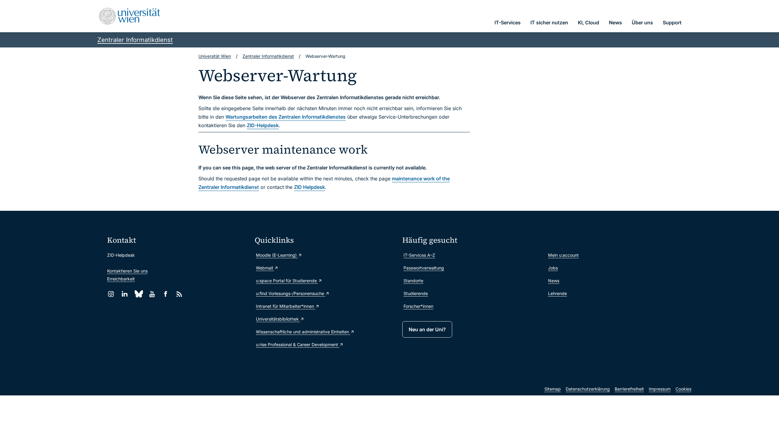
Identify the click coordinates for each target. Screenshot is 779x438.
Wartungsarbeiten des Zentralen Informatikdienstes (285, 117)
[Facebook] (165, 294)
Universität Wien (214, 56)
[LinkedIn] (124, 294)
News (553, 280)
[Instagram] (111, 294)
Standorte (413, 280)
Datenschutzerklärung (588, 388)
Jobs (553, 267)
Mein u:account (563, 255)
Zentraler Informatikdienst (135, 39)
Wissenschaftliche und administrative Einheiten (303, 331)
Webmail (265, 267)
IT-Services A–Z (419, 255)
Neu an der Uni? (427, 329)
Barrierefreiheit (629, 388)
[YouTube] (152, 294)
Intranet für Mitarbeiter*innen (285, 306)
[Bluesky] (138, 294)
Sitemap (552, 388)
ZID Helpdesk (309, 187)
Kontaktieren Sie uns (127, 270)
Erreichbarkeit (121, 278)
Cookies (683, 388)
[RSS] (179, 294)
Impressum (660, 388)
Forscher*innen (418, 306)
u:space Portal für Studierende (287, 280)
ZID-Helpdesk (263, 125)
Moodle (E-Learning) (277, 255)
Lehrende (557, 293)
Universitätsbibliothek (278, 319)
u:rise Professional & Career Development (297, 344)
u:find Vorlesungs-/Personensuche (290, 293)
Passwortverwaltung (423, 267)
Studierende (415, 293)
